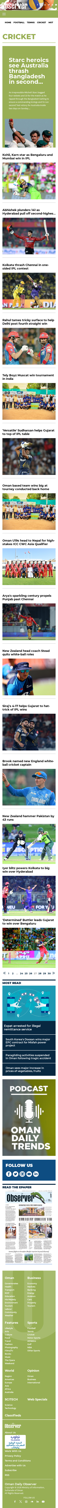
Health (8, 1286)
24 (21, 973)
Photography (11, 1347)
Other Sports (33, 1350)
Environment (11, 1302)
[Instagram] (45, 5)
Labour (8, 1309)
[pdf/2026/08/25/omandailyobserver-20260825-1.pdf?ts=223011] (29, 1228)
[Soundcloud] (48, 5)
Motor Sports (33, 1338)
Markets (31, 1286)
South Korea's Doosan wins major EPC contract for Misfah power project (28, 1042)
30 (49, 973)
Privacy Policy (13, 1455)
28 (39, 973)
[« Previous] (4, 973)
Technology (10, 1408)
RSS (7, 1475)
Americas (9, 1379)
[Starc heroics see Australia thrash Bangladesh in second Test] (29, 133)
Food (7, 1338)
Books (8, 1354)
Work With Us (13, 1451)
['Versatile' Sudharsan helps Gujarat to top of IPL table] (29, 458)
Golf (29, 1344)
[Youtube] (56, 5)
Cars (29, 1299)
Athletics (31, 1341)
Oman (30, 1376)
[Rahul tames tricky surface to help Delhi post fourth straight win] (29, 348)
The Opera (10, 1360)
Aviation (31, 1296)
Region (8, 1376)
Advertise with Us (15, 1465)
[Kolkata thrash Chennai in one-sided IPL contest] (29, 293)
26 (30, 973)
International (33, 1382)
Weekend (9, 1363)
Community (11, 1312)
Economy (32, 1283)
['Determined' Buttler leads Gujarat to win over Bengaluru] (29, 948)
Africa (8, 1389)
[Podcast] (29, 1118)
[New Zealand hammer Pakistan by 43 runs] (29, 844)
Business (31, 1379)
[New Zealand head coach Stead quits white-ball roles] (29, 679)
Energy (30, 1293)
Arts (7, 1331)
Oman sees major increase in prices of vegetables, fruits (25, 1070)
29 (44, 973)
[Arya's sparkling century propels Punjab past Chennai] (29, 623)
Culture (8, 1334)
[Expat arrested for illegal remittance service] (29, 1003)
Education (10, 1296)
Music (7, 1357)
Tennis (31, 22)
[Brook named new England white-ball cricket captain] (29, 789)
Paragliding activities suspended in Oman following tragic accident (28, 1057)
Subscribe (11, 1470)
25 (26, 973)
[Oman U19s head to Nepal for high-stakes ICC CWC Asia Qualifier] (29, 568)
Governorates (11, 1283)
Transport (9, 1290)
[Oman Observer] (13, 5)
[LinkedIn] (52, 5)
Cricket (41, 22)
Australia (9, 1392)
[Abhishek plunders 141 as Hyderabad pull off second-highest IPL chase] (29, 238)
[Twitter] (41, 5)
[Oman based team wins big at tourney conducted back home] (29, 513)
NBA (29, 1347)
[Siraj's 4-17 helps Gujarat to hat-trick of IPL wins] (29, 734)
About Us (10, 1432)
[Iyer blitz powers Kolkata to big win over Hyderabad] (29, 896)
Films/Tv (9, 1350)
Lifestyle (9, 1328)
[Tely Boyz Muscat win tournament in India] (29, 403)
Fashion (9, 1344)
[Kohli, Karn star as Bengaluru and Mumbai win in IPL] (29, 183)
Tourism (9, 1306)
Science (8, 1405)
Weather (9, 1315)
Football (19, 22)
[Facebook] (37, 5)
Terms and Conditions (18, 1460)
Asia (7, 1386)
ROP (7, 1293)
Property (31, 1302)
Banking (31, 1290)
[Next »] (53, 973)
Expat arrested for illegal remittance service (22, 1027)
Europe (8, 1382)
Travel (8, 1341)
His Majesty (10, 1299)
